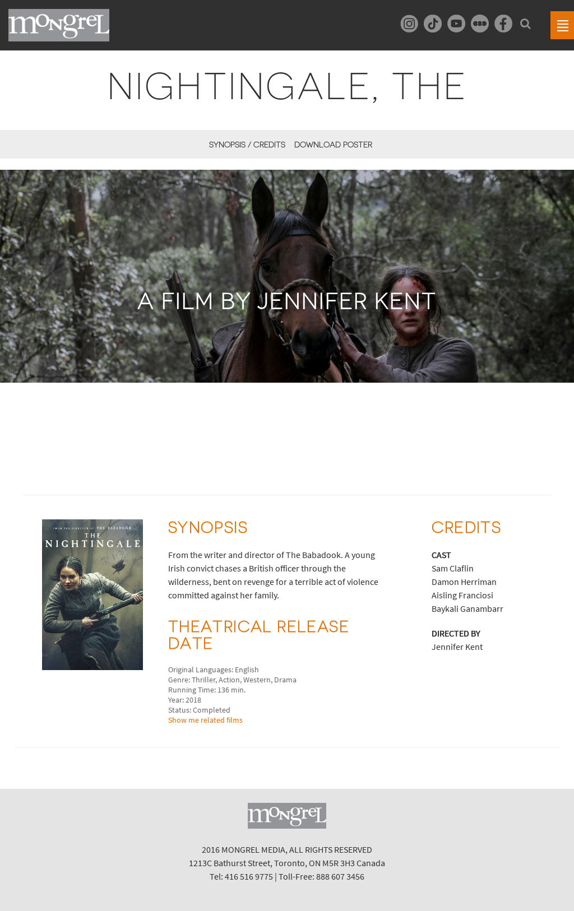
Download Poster (333, 144)
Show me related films (205, 720)
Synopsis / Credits (247, 144)
